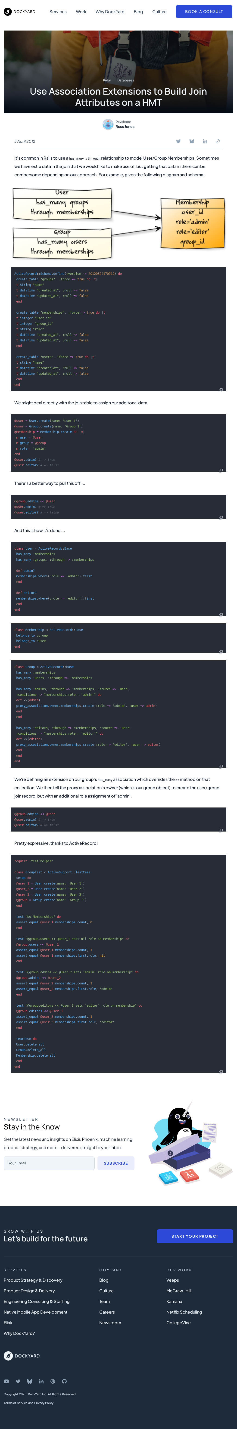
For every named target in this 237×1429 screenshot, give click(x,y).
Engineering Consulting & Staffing (37, 1301)
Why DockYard (110, 11)
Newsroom (110, 1322)
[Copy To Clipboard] (218, 141)
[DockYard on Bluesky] (29, 1381)
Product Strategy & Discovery (33, 1280)
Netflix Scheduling (184, 1312)
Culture (159, 11)
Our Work (179, 1270)
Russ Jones (124, 126)
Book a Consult (204, 11)
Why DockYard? (19, 1333)
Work (81, 11)
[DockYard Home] (22, 1356)
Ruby (107, 80)
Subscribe (116, 1163)
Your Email (17, 1162)
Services (58, 11)
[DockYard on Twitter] (18, 1381)
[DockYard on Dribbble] (52, 1381)
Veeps (172, 1280)
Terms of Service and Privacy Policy (28, 1403)
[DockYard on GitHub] (64, 1381)
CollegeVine (178, 1322)
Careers (107, 1312)
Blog (138, 11)
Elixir (8, 1322)
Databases (125, 80)
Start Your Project (195, 1236)
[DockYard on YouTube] (6, 1381)
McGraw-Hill (178, 1290)
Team (104, 1301)
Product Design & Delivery (29, 1290)
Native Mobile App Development (35, 1312)
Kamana (174, 1301)
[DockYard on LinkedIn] (41, 1381)
